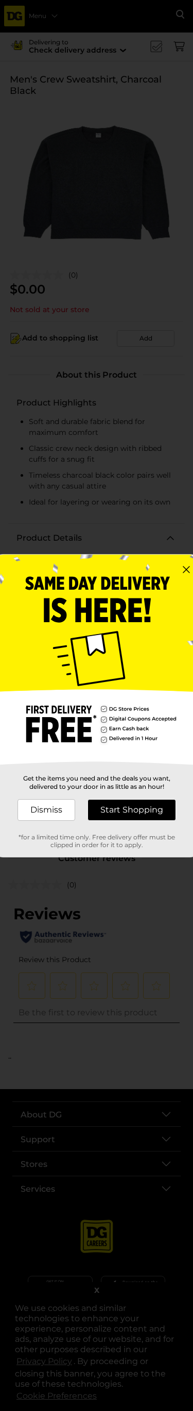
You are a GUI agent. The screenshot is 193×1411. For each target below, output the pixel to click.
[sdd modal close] (186, 569)
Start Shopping (131, 810)
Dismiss (46, 810)
